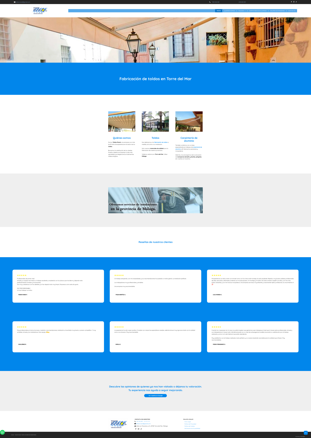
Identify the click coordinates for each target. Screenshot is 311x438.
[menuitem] (219, 10)
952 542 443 (215, 2)
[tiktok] (296, 2)
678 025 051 (242, 2)
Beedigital (303, 436)
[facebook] (291, 2)
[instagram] (294, 2)
